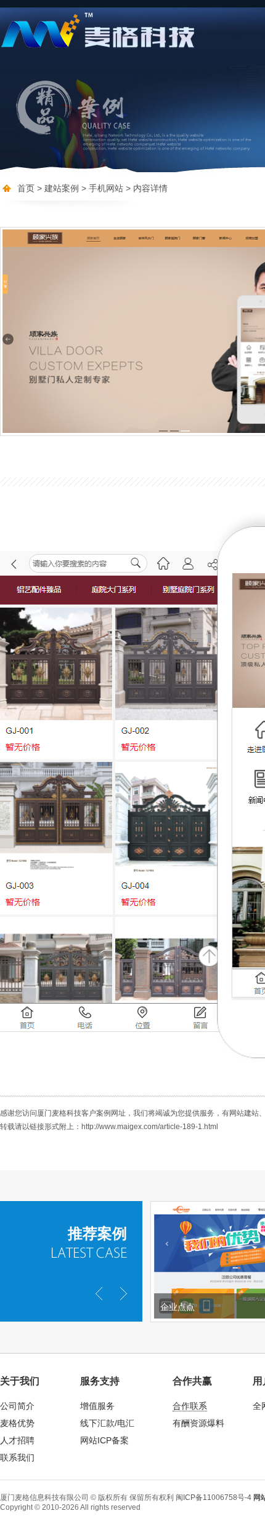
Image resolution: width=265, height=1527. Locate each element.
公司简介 (17, 1406)
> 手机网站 (101, 188)
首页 (26, 188)
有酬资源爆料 (198, 1423)
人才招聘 (17, 1440)
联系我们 (17, 1457)
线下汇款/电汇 (107, 1423)
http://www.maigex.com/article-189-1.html (149, 1126)
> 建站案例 (58, 188)
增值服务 (97, 1406)
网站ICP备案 (104, 1440)
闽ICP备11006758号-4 (213, 1497)
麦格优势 (17, 1423)
